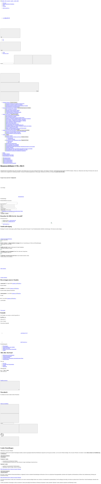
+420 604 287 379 (11, 221)
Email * (1, 206)
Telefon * (2, 207)
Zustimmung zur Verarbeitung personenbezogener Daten (12, 211)
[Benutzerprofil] (9, 72)
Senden (6, 213)
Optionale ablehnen (4, 472)
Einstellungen (3, 457)
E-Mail (1, 212)
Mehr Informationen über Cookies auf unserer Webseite (10, 469)
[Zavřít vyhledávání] (42, 59)
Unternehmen (2, 208)
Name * (1, 204)
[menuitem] (3, 39)
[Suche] (23, 59)
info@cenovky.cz (6, 224)
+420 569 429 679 (12, 220)
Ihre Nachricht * (3, 203)
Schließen (2, 213)
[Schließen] (9, 408)
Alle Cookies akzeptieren (5, 455)
